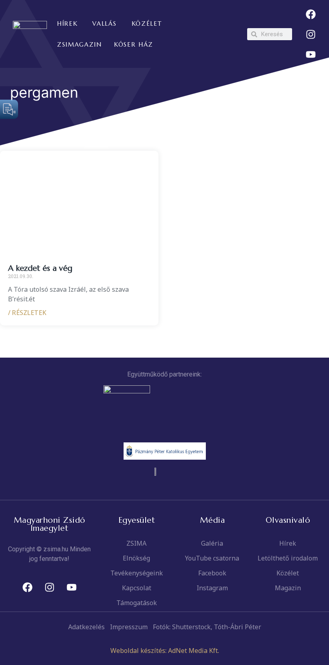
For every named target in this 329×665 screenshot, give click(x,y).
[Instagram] (311, 34)
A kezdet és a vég (40, 268)
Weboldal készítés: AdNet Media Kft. (164, 650)
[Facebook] (311, 14)
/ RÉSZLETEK (27, 312)
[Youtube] (311, 54)
